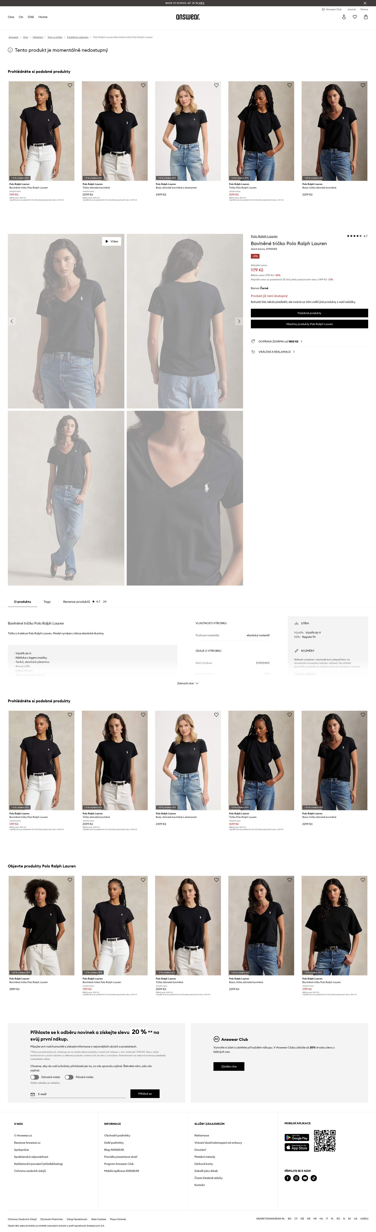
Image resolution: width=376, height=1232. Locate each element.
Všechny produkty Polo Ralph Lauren (309, 324)
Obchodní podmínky (117, 1135)
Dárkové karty (203, 1164)
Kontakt (199, 1185)
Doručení (200, 1149)
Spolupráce (21, 1149)
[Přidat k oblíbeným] (70, 85)
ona (11, 17)
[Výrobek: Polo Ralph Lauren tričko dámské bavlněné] (115, 131)
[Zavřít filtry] (365, 3)
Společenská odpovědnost (31, 1157)
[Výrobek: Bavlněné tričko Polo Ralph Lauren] (41, 131)
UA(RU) (364, 1218)
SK (349, 1218)
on (21, 17)
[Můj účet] (344, 16)
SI (344, 1218)
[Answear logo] (188, 17)
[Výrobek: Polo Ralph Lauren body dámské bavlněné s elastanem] (188, 131)
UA (355, 1218)
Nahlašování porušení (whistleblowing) (38, 1164)
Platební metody (204, 1157)
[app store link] (297, 1146)
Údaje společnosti (77, 1219)
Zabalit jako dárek (206, 1171)
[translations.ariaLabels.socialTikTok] (313, 1178)
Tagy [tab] (47, 602)
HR (315, 1218)
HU (321, 1218)
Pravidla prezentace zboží (120, 1157)
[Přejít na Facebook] (288, 1178)
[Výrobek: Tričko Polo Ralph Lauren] (261, 131)
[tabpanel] (188, 647)
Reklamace (201, 1135)
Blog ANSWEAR (114, 1149)
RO (338, 1218)
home (43, 17)
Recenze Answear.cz (27, 1142)
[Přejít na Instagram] (296, 1178)
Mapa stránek (118, 1219)
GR (308, 1218)
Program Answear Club (119, 1164)
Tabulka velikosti (304, 673)
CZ (302, 1218)
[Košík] (365, 16)
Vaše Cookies (98, 1219)
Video (114, 241)
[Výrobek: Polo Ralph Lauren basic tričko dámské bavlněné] (334, 131)
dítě (31, 17)
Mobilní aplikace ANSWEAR (121, 1171)
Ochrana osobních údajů (30, 1171)
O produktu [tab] (22, 602)
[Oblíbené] (354, 16)
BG (289, 1218)
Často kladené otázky (208, 1178)
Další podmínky (114, 1142)
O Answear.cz (23, 1135)
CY (296, 1218)
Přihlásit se (145, 1093)
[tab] (85, 601)
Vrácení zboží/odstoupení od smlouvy (218, 1142)
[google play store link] (297, 1137)
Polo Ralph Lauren (264, 236)
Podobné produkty (309, 313)
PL (332, 1218)
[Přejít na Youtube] (305, 1178)
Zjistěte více (229, 1066)
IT (327, 1218)
